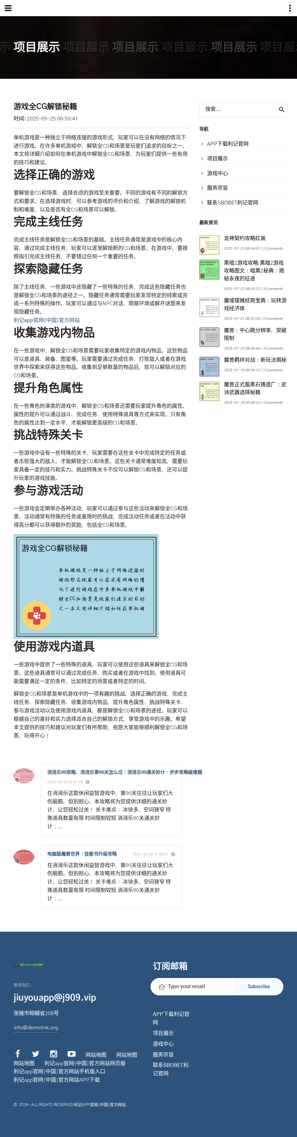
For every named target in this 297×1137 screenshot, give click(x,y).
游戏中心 (163, 1044)
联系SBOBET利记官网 (171, 1069)
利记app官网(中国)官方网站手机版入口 (59, 1071)
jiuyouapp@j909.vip (55, 998)
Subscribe (259, 986)
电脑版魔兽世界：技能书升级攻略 (82, 854)
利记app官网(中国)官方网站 (100, 1105)
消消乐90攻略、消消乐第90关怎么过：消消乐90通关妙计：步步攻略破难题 (124, 772)
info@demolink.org (36, 1027)
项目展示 (163, 1033)
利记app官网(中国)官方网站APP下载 (57, 1080)
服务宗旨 (163, 1055)
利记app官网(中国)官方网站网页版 (85, 1063)
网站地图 (96, 1055)
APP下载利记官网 (171, 1019)
